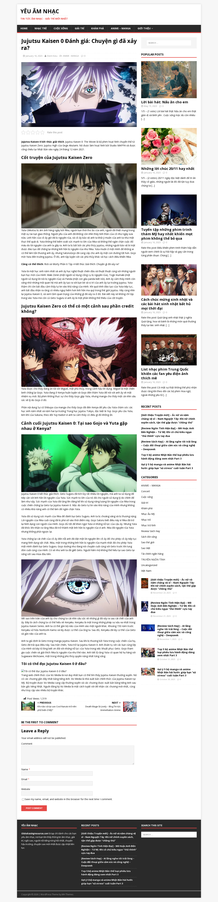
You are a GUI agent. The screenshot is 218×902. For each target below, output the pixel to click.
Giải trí (79, 28)
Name (25, 769)
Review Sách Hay (150, 531)
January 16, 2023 (34, 55)
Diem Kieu (52, 55)
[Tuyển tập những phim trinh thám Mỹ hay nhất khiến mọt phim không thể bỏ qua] (169, 223)
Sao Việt (145, 548)
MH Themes (67, 894)
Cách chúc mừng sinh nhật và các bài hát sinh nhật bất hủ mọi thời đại (167, 304)
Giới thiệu (144, 28)
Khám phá (97, 28)
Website (25, 789)
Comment (26, 743)
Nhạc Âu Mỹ (148, 514)
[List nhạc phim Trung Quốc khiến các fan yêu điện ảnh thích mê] (169, 363)
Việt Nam (146, 570)
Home (24, 28)
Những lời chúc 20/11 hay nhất (167, 168)
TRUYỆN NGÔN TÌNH (153, 559)
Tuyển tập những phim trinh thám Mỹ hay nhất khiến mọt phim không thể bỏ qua (167, 234)
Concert (145, 491)
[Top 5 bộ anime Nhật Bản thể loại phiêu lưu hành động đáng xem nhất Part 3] (148, 655)
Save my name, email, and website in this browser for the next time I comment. (68, 799)
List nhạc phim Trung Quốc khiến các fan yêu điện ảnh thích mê (164, 373)
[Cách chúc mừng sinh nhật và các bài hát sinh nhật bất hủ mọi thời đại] (169, 293)
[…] (143, 118)
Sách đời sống (149, 536)
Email (24, 779)
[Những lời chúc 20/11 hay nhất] (169, 162)
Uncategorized (149, 565)
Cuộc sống (61, 28)
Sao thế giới (147, 542)
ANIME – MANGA (121, 28)
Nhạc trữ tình (148, 525)
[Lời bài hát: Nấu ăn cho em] (169, 96)
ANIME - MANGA (71, 55)
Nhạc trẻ (41, 28)
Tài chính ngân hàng (152, 553)
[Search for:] (169, 43)
